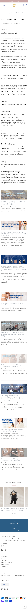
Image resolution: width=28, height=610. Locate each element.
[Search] (5, 5)
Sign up (5, 584)
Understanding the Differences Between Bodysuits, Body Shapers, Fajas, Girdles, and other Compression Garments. (13, 268)
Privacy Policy (21, 166)
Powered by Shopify (15, 604)
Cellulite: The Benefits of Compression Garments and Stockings (13, 365)
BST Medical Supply (7, 604)
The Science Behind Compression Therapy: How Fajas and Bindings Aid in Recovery (13, 233)
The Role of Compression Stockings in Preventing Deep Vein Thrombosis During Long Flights (13, 202)
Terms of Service (5, 564)
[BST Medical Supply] (14, 5)
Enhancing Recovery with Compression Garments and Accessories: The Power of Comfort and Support (12, 398)
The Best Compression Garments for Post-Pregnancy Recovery (13, 304)
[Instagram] (5, 550)
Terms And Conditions (6, 562)
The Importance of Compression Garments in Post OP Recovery (12, 459)
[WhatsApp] (7, 550)
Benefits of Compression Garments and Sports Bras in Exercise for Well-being (13, 334)
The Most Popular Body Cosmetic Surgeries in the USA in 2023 (12, 430)
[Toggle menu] (1, 5)
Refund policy (4, 566)
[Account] (23, 5)
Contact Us (4, 560)
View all (14, 485)
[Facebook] (2, 550)
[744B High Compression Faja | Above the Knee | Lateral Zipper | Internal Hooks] (14, 497)
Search (3, 558)
